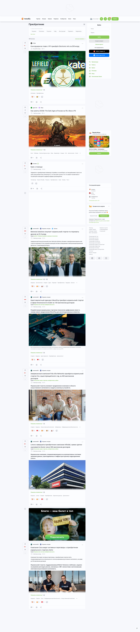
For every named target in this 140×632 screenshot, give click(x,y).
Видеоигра (56, 153)
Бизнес (73, 282)
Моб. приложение (93, 232)
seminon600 (36, 228)
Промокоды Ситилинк (94, 247)
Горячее (38, 18)
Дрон (49, 282)
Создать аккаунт (99, 41)
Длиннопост (60, 356)
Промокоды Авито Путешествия (96, 249)
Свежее (50, 18)
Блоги (69, 18)
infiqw (34, 43)
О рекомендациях (104, 229)
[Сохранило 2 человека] (37, 365)
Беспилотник (39, 282)
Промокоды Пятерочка (94, 241)
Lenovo (37, 495)
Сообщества (63, 18)
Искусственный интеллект (47, 427)
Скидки (62, 153)
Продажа (68, 282)
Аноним (35, 163)
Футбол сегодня (92, 252)
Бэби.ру (91, 254)
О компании (102, 231)
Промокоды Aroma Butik (94, 242)
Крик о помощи (36, 167)
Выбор (63, 179)
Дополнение (71, 153)
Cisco (42, 598)
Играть (99, 153)
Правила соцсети (104, 227)
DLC (66, 153)
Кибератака (58, 427)
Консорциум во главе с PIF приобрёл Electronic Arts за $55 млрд (55, 46)
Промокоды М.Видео (94, 239)
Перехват (54, 282)
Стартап (45, 282)
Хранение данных (57, 495)
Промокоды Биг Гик (93, 236)
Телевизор (33, 179)
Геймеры (36, 153)
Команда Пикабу (93, 231)
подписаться (103, 215)
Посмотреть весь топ (94, 200)
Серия (44, 236)
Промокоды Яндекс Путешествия (96, 244)
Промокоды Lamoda (93, 238)
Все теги (33, 34)
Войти (115, 18)
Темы (74, 18)
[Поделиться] (41, 102)
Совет (59, 179)
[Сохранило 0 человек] (37, 102)
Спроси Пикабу (40, 179)
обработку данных (99, 220)
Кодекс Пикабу (92, 229)
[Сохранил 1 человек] (37, 436)
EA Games (33, 93)
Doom (76, 153)
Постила (91, 251)
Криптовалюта (44, 356)
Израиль (33, 282)
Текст (67, 179)
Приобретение (40, 93)
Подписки (56, 18)
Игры (52, 153)
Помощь (91, 227)
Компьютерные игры (44, 153)
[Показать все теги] (80, 153)
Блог (32, 153)
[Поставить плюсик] (25, 42)
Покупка (47, 179)
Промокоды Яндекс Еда (94, 246)
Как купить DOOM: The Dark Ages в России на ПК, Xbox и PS (53, 111)
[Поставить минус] (25, 48)
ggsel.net (35, 107)
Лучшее (44, 18)
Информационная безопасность (70, 427)
